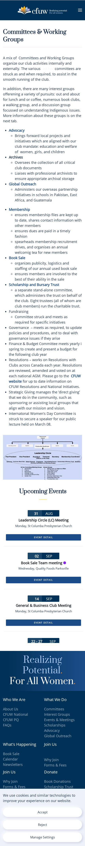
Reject (42, 825)
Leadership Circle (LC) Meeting (44, 520)
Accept (43, 812)
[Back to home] (42, 10)
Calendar (10, 759)
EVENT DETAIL (43, 537)
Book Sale (11, 753)
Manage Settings (42, 837)
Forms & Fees (55, 765)
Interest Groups (57, 714)
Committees (54, 709)
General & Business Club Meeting (43, 605)
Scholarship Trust (58, 786)
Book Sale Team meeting (41, 562)
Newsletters (13, 764)
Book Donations (57, 781)
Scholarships (54, 725)
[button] (80, 10)
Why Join (51, 759)
